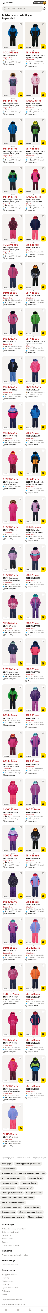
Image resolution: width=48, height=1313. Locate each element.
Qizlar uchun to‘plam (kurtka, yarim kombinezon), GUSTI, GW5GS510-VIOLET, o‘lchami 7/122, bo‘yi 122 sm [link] (11, 579)
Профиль (42, 1310)
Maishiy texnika (7, 1281)
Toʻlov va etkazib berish (10, 1232)
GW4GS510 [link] (33, 672)
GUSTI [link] (5, 56)
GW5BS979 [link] (33, 296)
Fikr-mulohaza (7, 1235)
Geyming (5, 1278)
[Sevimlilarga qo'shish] (20, 24)
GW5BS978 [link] (10, 56)
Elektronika (6, 1291)
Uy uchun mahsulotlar (10, 1288)
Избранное (18, 1310)
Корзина (30, 1310)
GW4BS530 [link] (33, 436)
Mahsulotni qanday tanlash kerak (14, 1229)
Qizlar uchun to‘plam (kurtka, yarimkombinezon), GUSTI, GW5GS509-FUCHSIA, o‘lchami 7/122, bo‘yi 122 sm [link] (12, 483)
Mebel (4, 1294)
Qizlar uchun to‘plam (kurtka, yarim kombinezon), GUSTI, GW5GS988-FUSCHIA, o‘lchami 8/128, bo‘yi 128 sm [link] (34, 201)
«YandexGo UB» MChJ (16, 1304)
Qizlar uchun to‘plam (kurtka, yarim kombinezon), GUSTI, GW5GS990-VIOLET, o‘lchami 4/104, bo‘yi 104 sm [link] (12, 105)
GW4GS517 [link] (33, 390)
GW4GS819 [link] (10, 436)
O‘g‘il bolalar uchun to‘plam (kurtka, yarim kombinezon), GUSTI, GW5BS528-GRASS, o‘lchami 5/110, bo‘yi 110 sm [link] (35, 343)
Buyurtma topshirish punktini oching (15, 1255)
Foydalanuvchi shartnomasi (12, 1300)
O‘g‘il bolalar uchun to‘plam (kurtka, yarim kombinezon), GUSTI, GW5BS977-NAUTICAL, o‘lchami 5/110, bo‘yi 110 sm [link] (35, 57)
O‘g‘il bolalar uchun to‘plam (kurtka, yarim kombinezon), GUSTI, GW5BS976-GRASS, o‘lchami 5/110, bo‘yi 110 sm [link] (12, 201)
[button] (44, 8)
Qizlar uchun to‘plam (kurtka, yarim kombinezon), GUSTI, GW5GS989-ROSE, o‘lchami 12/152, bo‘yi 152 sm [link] (35, 105)
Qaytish (5, 1242)
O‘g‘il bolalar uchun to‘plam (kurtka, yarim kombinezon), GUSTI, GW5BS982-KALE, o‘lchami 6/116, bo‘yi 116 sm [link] (35, 153)
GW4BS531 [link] (32, 1089)
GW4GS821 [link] (10, 626)
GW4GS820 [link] (33, 718)
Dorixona (5, 1284)
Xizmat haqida (7, 1239)
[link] (6, 1164)
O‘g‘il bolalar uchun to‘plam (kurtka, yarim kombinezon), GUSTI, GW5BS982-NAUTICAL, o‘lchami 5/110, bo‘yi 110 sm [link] (35, 483)
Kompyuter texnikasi (9, 1274)
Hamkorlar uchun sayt (10, 1265)
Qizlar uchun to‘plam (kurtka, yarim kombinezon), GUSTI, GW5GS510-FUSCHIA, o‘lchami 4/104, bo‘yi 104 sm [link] (12, 765)
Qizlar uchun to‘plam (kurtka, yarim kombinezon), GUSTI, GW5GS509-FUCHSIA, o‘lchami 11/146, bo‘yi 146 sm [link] (12, 1090)
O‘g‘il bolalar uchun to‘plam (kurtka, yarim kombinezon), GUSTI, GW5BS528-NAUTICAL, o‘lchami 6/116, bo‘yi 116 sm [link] (12, 153)
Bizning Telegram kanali (10, 1245)
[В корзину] (21, 47)
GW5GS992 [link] (10, 530)
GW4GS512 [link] (10, 342)
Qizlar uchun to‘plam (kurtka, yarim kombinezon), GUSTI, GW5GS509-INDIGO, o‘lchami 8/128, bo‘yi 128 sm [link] (12, 673)
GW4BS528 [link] (10, 390)
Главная (6, 1310)
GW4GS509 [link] (33, 248)
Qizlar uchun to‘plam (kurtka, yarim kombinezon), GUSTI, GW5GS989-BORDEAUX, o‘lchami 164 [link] (12, 249)
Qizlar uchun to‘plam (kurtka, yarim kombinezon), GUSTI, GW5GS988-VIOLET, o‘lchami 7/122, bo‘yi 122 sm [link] (34, 531)
